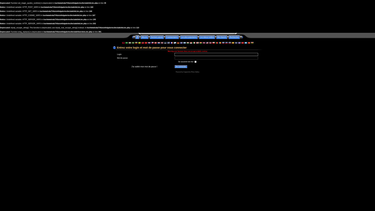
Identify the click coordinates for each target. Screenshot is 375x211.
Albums (145, 37)
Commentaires (172, 37)
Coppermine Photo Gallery (191, 72)
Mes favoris (221, 37)
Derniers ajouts (157, 37)
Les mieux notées (207, 37)
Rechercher (234, 37)
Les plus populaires (189, 37)
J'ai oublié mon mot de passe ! (144, 66)
